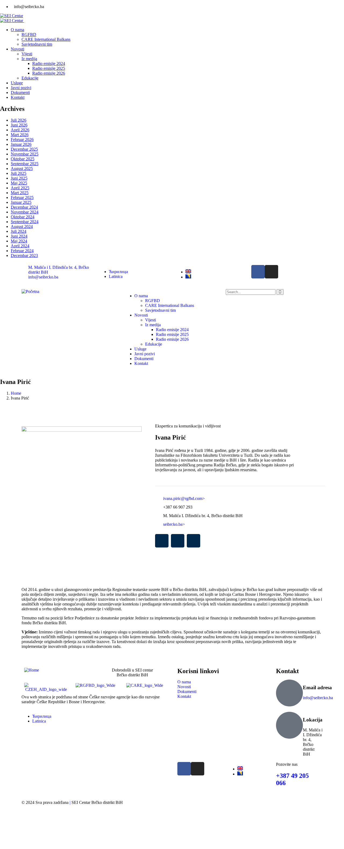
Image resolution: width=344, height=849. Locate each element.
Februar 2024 (22, 250)
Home (16, 393)
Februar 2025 (22, 197)
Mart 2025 (19, 192)
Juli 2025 (18, 173)
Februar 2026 (22, 139)
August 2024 (22, 226)
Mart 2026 (19, 134)
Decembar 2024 (24, 207)
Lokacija (312, 720)
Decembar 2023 (24, 255)
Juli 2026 (18, 120)
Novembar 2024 (24, 212)
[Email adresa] (289, 693)
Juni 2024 (19, 236)
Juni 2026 (19, 125)
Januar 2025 (21, 202)
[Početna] (30, 291)
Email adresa (317, 687)
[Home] (31, 670)
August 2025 (22, 168)
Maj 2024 (19, 241)
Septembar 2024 (24, 221)
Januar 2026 (21, 144)
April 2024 (20, 246)
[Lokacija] (289, 725)
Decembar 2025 (24, 149)
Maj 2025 (19, 183)
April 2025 (20, 188)
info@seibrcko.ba (318, 697)
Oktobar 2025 (22, 159)
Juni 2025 (19, 178)
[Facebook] (258, 271)
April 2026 (20, 130)
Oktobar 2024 (22, 217)
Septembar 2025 (24, 163)
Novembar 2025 (24, 154)
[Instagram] (271, 271)
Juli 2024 (18, 231)
